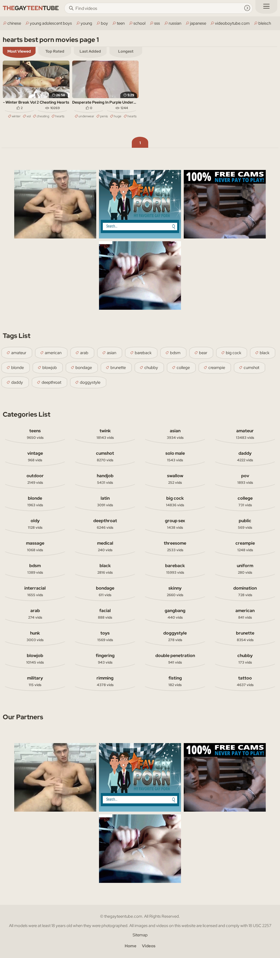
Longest (125, 51)
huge (117, 116)
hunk (35, 636)
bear (203, 353)
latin (105, 501)
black (264, 353)
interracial (35, 591)
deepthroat (51, 382)
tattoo (245, 681)
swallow (175, 479)
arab (84, 353)
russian (175, 23)
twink (105, 434)
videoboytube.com (232, 23)
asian (111, 353)
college (183, 367)
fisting (175, 681)
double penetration (175, 659)
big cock (233, 353)
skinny (175, 591)
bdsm (175, 353)
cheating (43, 116)
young (86, 23)
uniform (245, 569)
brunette (118, 367)
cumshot (251, 367)
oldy (35, 524)
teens (35, 434)
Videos (148, 946)
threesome (175, 546)
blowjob (49, 367)
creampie (216, 367)
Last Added (90, 51)
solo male (175, 456)
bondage (83, 367)
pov (245, 479)
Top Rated (54, 51)
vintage (35, 456)
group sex (175, 524)
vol (29, 116)
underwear (86, 116)
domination (245, 591)
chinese (14, 23)
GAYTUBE (31, 8)
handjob (105, 479)
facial (105, 614)
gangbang (175, 614)
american (53, 353)
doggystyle (90, 382)
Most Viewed (19, 51)
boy (104, 23)
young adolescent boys (51, 23)
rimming (105, 681)
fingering (105, 659)
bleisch (264, 23)
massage (35, 546)
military (35, 681)
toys (105, 636)
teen (121, 23)
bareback (143, 353)
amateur (18, 353)
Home (130, 946)
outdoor (35, 479)
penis (104, 116)
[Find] (247, 8)
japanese (198, 23)
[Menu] (266, 7)
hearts (59, 116)
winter (16, 116)
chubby (151, 367)
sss (157, 23)
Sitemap (140, 935)
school (139, 23)
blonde (17, 367)
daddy (17, 382)
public (245, 524)
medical (105, 546)
